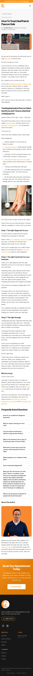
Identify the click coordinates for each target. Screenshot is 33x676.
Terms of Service (21, 673)
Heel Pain (4, 635)
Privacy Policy (11, 673)
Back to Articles (7, 14)
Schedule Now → (16, 587)
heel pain (8, 58)
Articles (3, 645)
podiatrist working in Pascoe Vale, (20, 84)
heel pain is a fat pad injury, (10, 125)
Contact (3, 659)
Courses (3, 656)
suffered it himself (7, 547)
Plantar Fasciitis (6, 17)
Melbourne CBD (22, 635)
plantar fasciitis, (10, 123)
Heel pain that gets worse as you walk (17, 159)
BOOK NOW (26, 1)
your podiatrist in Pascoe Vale (19, 239)
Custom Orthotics (6, 639)
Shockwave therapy (11, 147)
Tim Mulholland (7, 28)
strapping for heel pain (8, 401)
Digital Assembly (5, 670)
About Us (3, 653)
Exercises (4, 642)
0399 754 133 (9, 619)
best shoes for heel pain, (19, 399)
